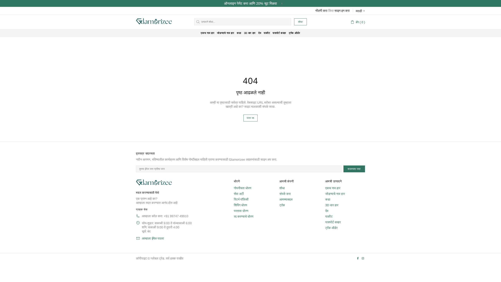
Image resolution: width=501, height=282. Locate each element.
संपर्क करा (285, 193)
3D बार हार (331, 205)
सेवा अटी (239, 193)
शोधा (300, 21)
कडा (327, 199)
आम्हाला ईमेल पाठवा (153, 238)
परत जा (250, 118)
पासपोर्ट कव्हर (333, 222)
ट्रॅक (282, 205)
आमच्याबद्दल (286, 199)
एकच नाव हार (332, 188)
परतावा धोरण (241, 210)
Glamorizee (154, 21)
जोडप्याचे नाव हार (335, 193)
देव (326, 210)
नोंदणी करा (321, 10)
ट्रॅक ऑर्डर (331, 228)
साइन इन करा (342, 10)
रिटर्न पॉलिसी (241, 199)
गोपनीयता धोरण (242, 188)
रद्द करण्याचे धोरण (243, 216)
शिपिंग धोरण (240, 205)
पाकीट (328, 216)
